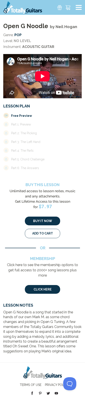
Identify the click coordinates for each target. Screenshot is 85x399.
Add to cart (42, 233)
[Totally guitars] (22, 7)
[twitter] (48, 393)
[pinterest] (40, 393)
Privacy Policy (57, 385)
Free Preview (21, 115)
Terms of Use (30, 385)
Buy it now (42, 221)
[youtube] (56, 393)
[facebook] (32, 393)
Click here (43, 289)
